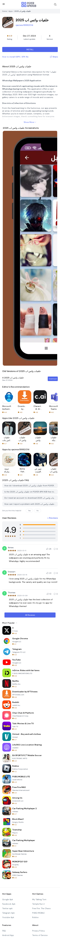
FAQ (4, 930)
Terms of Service (40, 935)
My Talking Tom (39, 899)
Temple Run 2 (38, 904)
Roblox (35, 917)
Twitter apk (7, 908)
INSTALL (30, 49)
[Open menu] (3, 4)
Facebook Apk (8, 904)
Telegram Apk (8, 913)
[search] (55, 4)
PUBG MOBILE (38, 913)
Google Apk (7, 899)
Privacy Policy (38, 930)
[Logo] (28, 4)
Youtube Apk (8, 917)
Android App (8, 935)
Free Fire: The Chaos (41, 908)
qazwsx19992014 (24, 25)
